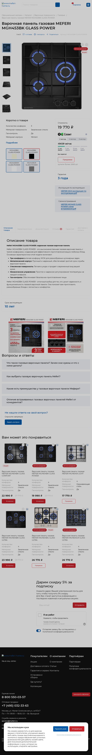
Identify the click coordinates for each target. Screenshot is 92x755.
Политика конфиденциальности (69, 735)
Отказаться (77, 729)
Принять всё (60, 729)
